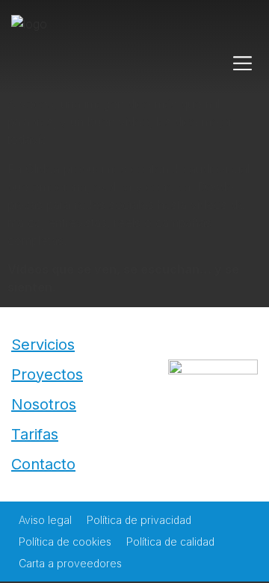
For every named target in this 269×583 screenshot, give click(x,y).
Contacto (43, 464)
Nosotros (43, 404)
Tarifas (34, 434)
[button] (243, 64)
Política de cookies (65, 541)
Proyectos (47, 374)
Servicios (43, 345)
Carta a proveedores (70, 563)
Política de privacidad (139, 519)
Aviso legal (45, 519)
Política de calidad (170, 541)
